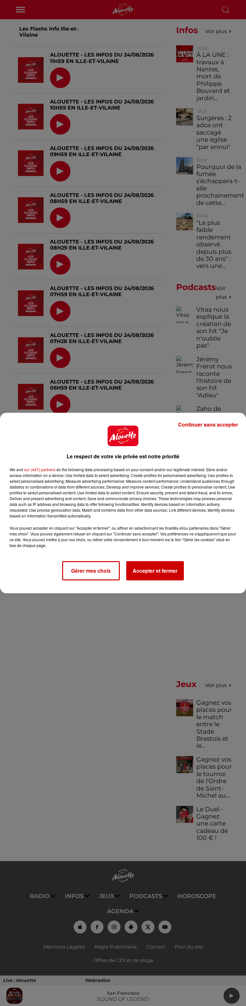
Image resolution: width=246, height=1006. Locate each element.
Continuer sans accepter (208, 424)
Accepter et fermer (155, 570)
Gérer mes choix (91, 570)
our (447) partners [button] (39, 469)
